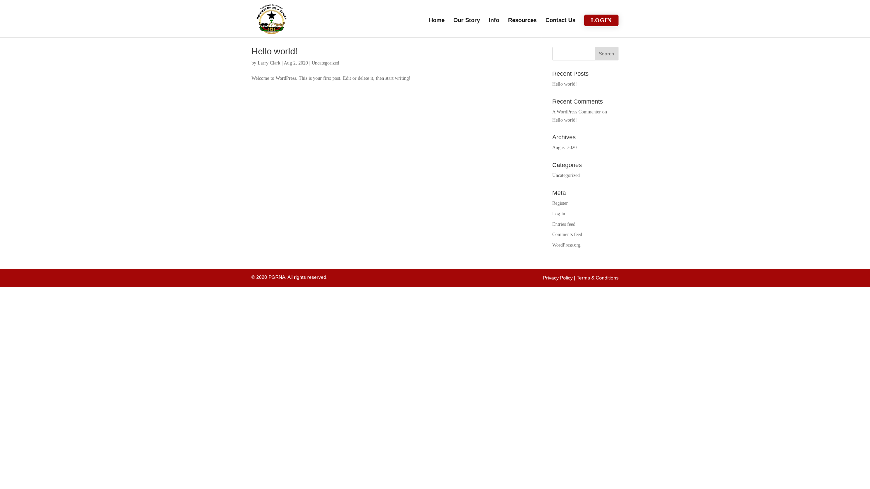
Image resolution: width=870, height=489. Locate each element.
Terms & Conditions (598, 277)
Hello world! (274, 51)
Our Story (466, 20)
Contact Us (560, 20)
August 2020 (564, 147)
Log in (558, 213)
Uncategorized (325, 63)
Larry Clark (269, 63)
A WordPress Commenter (576, 111)
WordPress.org (566, 245)
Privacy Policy (558, 277)
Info (494, 20)
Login (601, 20)
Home (437, 20)
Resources (522, 20)
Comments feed (567, 234)
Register (560, 203)
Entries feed (563, 224)
